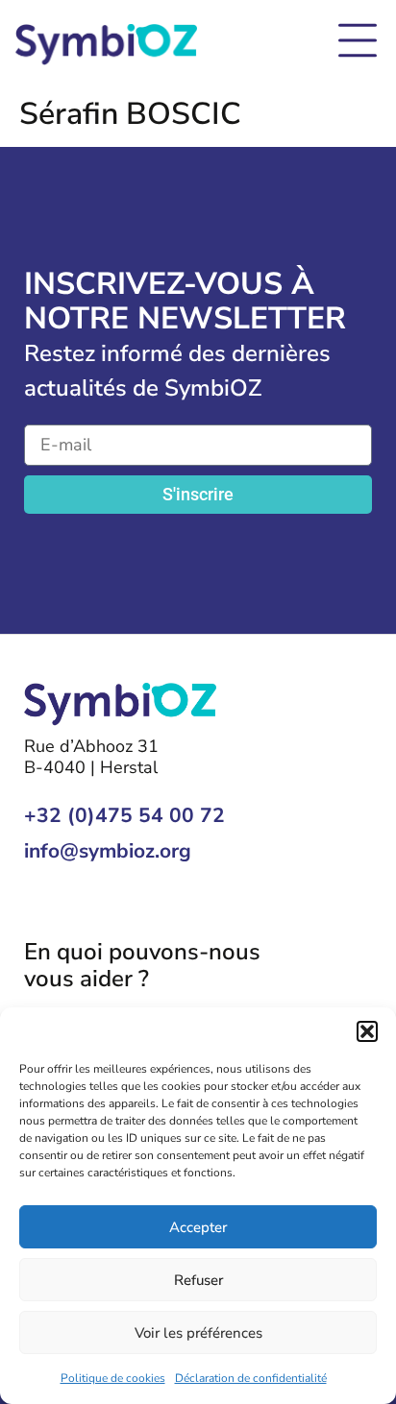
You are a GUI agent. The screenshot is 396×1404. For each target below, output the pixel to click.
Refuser (198, 1280)
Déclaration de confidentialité (251, 1378)
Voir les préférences (198, 1333)
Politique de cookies (113, 1378)
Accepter (198, 1227)
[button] (367, 1031)
